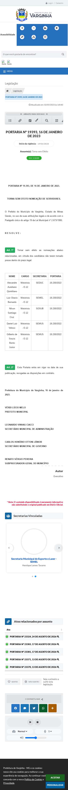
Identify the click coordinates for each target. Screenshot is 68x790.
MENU (10, 71)
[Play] (30, 722)
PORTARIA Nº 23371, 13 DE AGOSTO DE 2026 (33, 659)
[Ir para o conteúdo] (54, 37)
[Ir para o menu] (62, 37)
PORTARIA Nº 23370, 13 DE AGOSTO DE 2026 (33, 667)
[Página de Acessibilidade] (45, 37)
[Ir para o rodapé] (27, 44)
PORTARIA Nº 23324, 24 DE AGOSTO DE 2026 (33, 636)
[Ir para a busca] (20, 44)
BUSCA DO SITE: (11, 49)
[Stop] (37, 722)
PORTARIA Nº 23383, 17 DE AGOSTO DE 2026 (33, 644)
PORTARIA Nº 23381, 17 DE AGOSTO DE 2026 (33, 651)
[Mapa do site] (33, 37)
